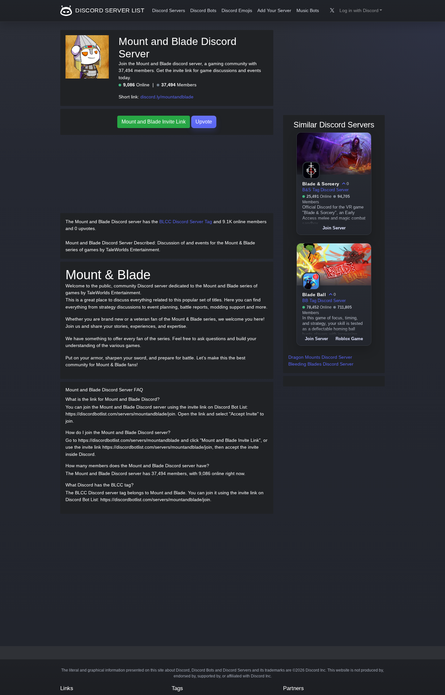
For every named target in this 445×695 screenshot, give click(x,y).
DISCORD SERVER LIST (109, 10)
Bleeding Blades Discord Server (320, 364)
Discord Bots (203, 10)
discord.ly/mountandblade (167, 96)
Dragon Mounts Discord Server (320, 357)
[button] (361, 11)
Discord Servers (168, 10)
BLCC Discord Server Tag (185, 221)
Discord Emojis (237, 10)
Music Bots (307, 10)
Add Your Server (274, 10)
